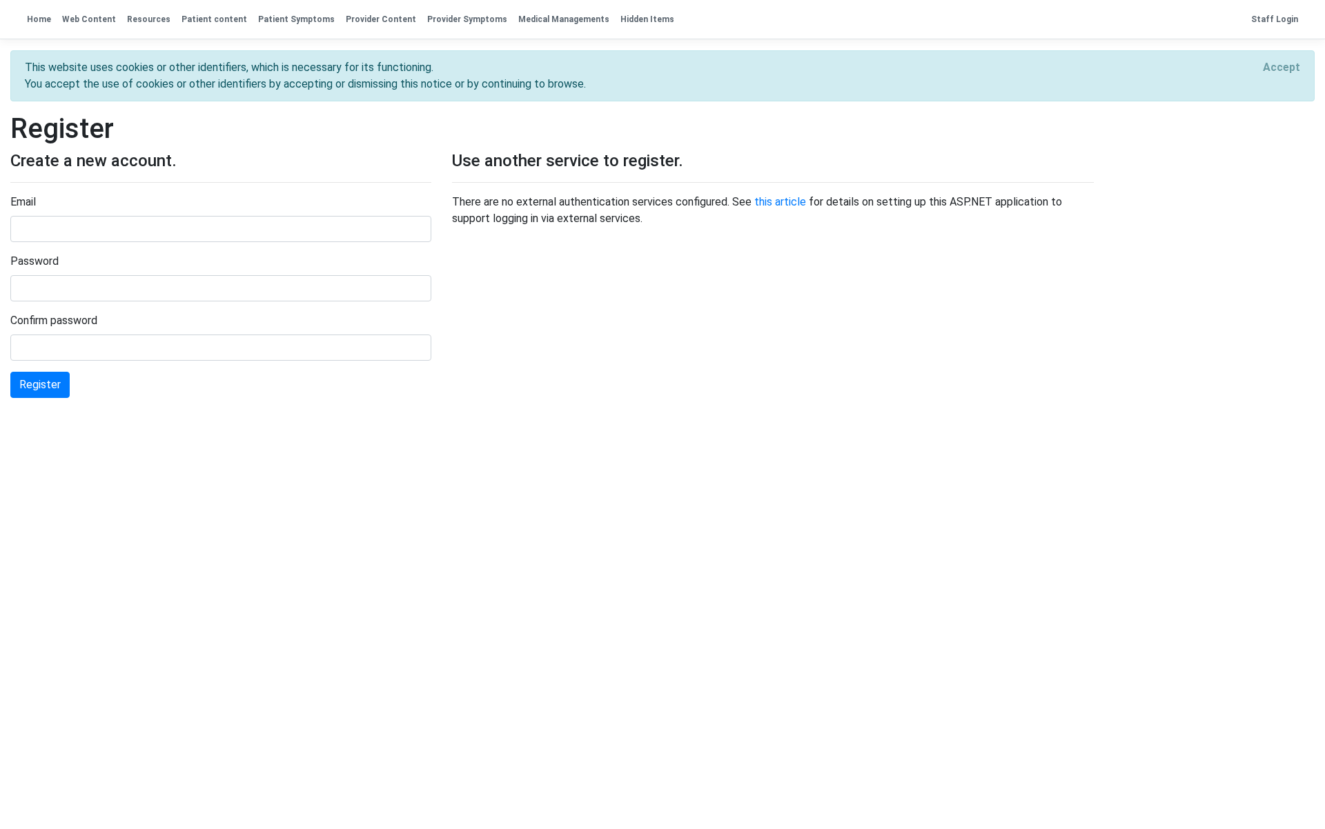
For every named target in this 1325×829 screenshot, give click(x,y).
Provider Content (381, 19)
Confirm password (53, 320)
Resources (148, 19)
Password (34, 261)
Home (39, 19)
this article (780, 201)
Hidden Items (647, 19)
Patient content (214, 19)
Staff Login (1274, 19)
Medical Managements (563, 19)
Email (23, 201)
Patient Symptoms (296, 19)
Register (40, 384)
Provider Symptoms (467, 19)
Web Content (89, 19)
